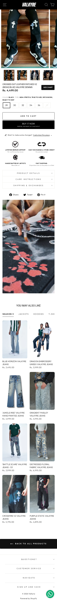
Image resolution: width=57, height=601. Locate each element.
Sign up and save (29, 587)
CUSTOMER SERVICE (29, 568)
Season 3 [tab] (8, 314)
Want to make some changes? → (30, 135)
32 (23, 105)
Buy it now (28, 124)
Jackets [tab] (23, 314)
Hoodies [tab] (38, 314)
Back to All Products (30, 543)
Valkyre (28, 5)
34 (31, 105)
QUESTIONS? (29, 559)
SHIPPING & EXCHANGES (28, 185)
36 (39, 105)
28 (6, 105)
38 (47, 105)
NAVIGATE (29, 578)
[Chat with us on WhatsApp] (50, 594)
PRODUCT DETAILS (28, 173)
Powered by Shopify (28, 598)
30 (14, 105)
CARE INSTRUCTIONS (28, 179)
